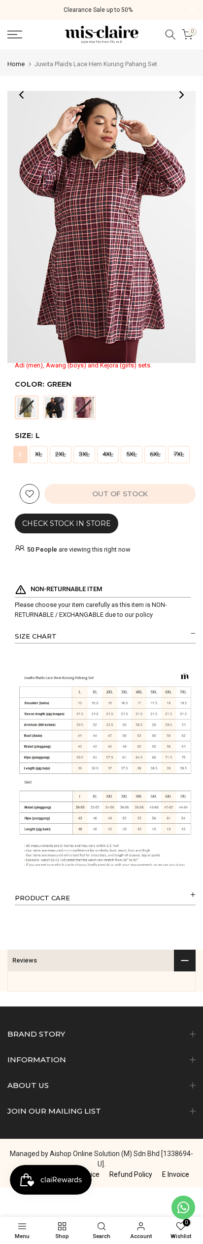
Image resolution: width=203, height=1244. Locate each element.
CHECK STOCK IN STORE (66, 523)
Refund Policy (130, 1174)
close (192, 9)
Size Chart (36, 636)
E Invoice (175, 1174)
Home (16, 64)
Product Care (42, 898)
